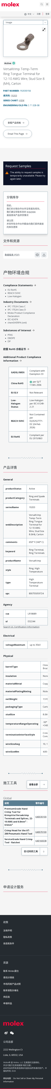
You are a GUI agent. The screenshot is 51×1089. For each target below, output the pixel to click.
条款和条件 (8, 943)
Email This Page (16, 133)
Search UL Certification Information (21, 626)
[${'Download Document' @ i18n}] (44, 254)
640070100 (41, 832)
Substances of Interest (17, 330)
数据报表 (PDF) (12, 254)
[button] (44, 29)
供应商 (6, 996)
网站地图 (7, 1078)
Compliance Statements (18, 285)
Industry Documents (15, 301)
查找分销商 (8, 977)
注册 (39, 14)
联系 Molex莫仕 (11, 970)
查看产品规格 (14, 122)
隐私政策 (7, 937)
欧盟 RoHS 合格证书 (14, 349)
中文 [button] (29, 14)
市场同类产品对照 (12, 983)
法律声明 (7, 930)
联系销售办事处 (10, 990)
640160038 (41, 840)
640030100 (41, 816)
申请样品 (7, 1003)
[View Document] (37, 254)
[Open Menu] (47, 4)
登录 (47, 14)
